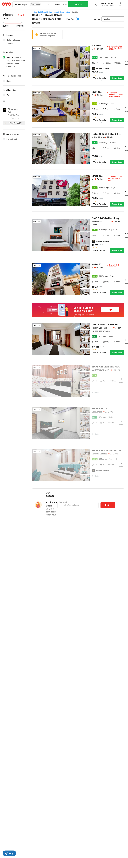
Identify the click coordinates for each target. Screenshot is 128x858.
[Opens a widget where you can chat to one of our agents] (9, 854)
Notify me (107, 506)
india (34, 12)
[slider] (4, 23)
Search (78, 4)
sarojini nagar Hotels (62, 12)
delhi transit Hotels (45, 12)
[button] (21, 15)
